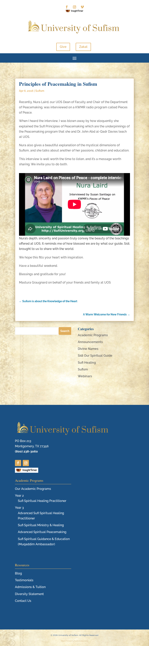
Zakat (83, 47)
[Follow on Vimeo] (82, 7)
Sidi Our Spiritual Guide (95, 355)
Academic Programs (93, 335)
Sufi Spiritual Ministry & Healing (41, 525)
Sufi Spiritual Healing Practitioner (42, 501)
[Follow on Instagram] (74, 7)
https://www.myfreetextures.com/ (74, 641)
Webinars (85, 376)
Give (63, 47)
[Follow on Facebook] (67, 7)
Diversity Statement (29, 594)
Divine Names (88, 349)
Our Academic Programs (33, 489)
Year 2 (19, 495)
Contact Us (23, 601)
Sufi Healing (87, 362)
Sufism (39, 90)
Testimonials (24, 580)
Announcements (90, 342)
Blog (18, 573)
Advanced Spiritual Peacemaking (42, 532)
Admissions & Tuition (30, 587)
